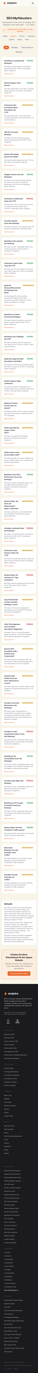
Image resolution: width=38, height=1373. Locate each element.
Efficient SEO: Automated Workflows (15, 1055)
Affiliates (7, 1099)
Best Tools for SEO (10, 1345)
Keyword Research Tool (11, 1194)
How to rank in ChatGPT (11, 1338)
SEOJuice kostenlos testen (19, 973)
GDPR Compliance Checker (12, 1181)
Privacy (6, 1132)
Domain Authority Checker (12, 1188)
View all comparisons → (11, 1290)
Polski (27, 39)
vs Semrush (7, 1256)
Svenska (22, 36)
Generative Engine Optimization (14, 1321)
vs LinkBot (7, 1269)
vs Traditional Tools (10, 1287)
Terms (6, 1139)
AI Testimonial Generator (12, 1198)
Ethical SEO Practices (10, 1341)
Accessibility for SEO (10, 1331)
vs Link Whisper (9, 1266)
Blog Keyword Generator (12, 1215)
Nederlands (31, 36)
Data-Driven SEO (9, 1034)
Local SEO (7, 1307)
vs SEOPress (8, 1280)
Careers (6, 1143)
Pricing (6, 1150)
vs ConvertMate (9, 1273)
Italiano (19, 39)
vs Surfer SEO (8, 1259)
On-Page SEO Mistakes (11, 1317)
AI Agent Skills (8, 1116)
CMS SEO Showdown (11, 1232)
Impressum (7, 1146)
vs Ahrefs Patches (10, 1283)
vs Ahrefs (7, 1252)
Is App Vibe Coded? (10, 1242)
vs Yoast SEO (8, 1263)
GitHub (6, 1112)
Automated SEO (9, 1038)
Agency (6, 1153)
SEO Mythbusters (9, 1229)
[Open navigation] (33, 3)
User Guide (7, 1102)
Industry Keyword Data (11, 1208)
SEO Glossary (8, 1351)
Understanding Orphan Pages (13, 1300)
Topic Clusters (8, 1314)
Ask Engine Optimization (11, 1058)
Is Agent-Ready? (9, 1239)
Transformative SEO (10, 1048)
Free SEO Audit (9, 1184)
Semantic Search (9, 1303)
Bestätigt (15, 47)
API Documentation (10, 1105)
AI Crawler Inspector (10, 1225)
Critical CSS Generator (11, 1212)
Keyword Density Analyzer (12, 1170)
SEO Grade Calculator (11, 1201)
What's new (7, 1095)
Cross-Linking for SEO (11, 1041)
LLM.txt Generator (10, 1222)
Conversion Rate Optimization (13, 1310)
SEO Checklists (9, 1218)
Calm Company (8, 1129)
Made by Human (9, 1126)
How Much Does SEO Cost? (13, 1327)
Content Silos (8, 1324)
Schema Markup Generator (12, 1177)
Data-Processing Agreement (13, 1136)
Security (6, 1109)
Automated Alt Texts (10, 1078)
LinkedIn (9, 1369)
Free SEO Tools (9, 1166)
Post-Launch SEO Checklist (12, 1334)
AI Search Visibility (10, 1085)
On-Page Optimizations (11, 1071)
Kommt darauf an (27, 47)
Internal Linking (9, 1068)
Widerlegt (19, 52)
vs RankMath (8, 1276)
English (5, 36)
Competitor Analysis (10, 1082)
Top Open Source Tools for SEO (14, 1348)
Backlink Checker (9, 1236)
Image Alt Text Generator (12, 1174)
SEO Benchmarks (9, 1205)
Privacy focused (9, 1044)
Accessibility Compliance (12, 1075)
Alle (6, 47)
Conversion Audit (9, 1191)
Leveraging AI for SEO (11, 1051)
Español (11, 39)
